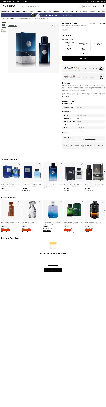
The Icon (22, 18)
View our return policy (90, 139)
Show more (65, 96)
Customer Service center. (77, 146)
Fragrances (65, 11)
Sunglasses (47, 11)
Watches (25, 11)
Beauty (72, 11)
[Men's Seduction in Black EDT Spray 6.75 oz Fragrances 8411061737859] (81, 164)
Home (2, 18)
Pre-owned (92, 11)
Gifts (98, 11)
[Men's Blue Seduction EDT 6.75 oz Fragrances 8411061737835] (19, 164)
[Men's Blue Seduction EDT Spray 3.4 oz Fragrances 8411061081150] (40, 164)
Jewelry (32, 11)
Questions (14, 238)
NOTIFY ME (83, 58)
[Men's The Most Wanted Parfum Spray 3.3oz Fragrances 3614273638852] (102, 201)
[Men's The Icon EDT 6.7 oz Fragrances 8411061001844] (60, 164)
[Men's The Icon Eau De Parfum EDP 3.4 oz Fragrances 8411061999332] (102, 164)
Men (13, 11)
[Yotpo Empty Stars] (93, 23)
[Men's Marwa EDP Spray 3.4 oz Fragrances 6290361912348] (40, 201)
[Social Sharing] (52, 25)
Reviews (5, 238)
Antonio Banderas (15, 18)
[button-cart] (103, 6)
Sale (103, 11)
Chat (102, 145)
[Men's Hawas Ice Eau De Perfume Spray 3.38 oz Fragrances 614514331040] (60, 201)
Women (18, 11)
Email (98, 145)
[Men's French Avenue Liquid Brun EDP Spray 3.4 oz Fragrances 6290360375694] (19, 201)
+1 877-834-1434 (91, 145)
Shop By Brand (5, 11)
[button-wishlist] (100, 6)
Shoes (85, 11)
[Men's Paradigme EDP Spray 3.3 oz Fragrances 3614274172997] (81, 201)
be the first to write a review (53, 270)
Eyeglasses (56, 11)
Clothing (78, 11)
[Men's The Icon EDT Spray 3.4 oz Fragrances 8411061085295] (56, 25)
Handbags (39, 11)
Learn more (77, 70)
